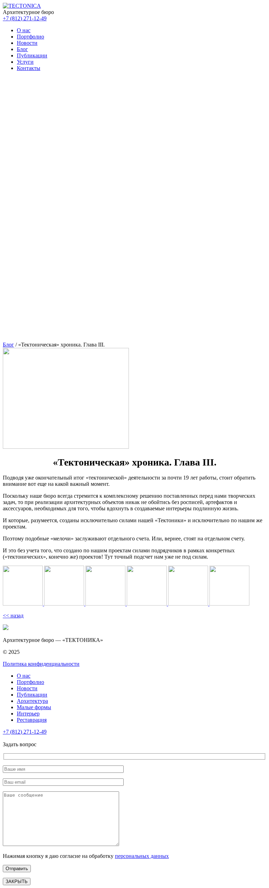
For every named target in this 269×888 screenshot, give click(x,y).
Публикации (32, 55)
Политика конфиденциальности (41, 664)
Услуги (25, 62)
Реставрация (32, 720)
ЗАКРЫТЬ (17, 881)
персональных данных (142, 856)
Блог (22, 49)
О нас (23, 30)
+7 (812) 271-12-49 (25, 18)
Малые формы (34, 707)
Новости (27, 43)
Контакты (28, 68)
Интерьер (28, 713)
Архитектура (32, 701)
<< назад (13, 615)
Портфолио (30, 37)
